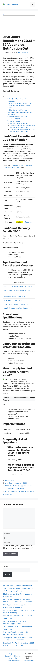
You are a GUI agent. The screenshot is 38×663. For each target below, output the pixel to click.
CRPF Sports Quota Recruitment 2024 (18, 286)
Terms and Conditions (13, 660)
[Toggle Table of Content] (4, 96)
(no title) (9, 654)
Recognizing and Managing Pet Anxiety (17, 585)
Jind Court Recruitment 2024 (16, 483)
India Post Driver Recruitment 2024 (17, 304)
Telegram (28, 222)
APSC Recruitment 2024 (13, 300)
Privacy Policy (13, 658)
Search (5, 567)
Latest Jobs (9, 480)
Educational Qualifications (18, 110)
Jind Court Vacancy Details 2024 (20, 103)
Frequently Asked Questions (18, 123)
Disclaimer (17, 656)
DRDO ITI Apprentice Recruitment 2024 (18, 308)
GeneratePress (29, 660)
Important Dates (14, 121)
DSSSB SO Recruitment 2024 (14, 296)
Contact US (8, 656)
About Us (17, 654)
